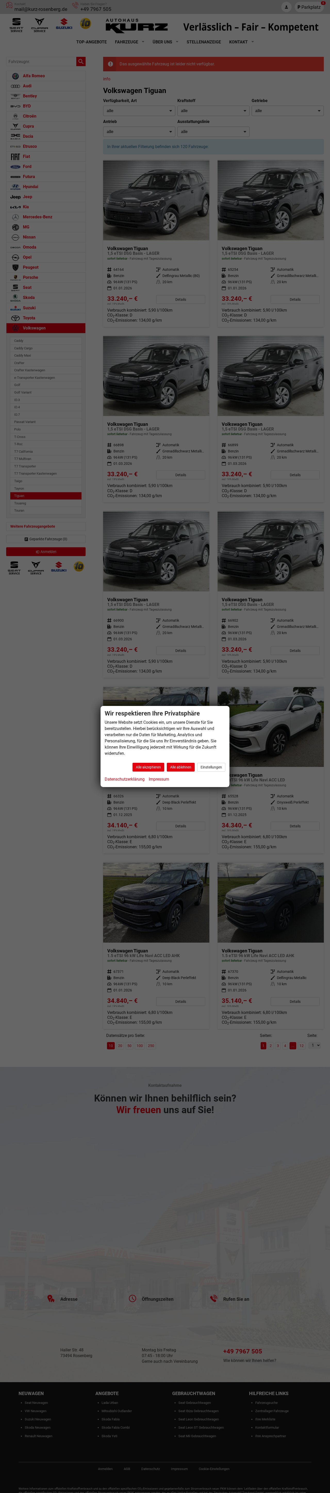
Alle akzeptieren (148, 767)
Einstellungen (211, 767)
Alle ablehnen (180, 767)
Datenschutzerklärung (125, 779)
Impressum (159, 779)
